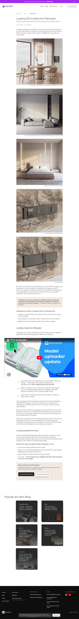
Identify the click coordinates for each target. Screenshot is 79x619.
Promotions (15, 592)
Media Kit (14, 595)
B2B (3, 595)
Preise (42, 6)
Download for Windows (26, 474)
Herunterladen (72, 6)
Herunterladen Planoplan (53, 594)
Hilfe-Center (53, 6)
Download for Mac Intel (43, 474)
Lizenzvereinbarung (35, 594)
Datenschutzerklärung (36, 597)
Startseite (18, 13)
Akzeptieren (56, 615)
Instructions (33, 13)
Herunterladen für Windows (52, 598)
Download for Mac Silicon (41, 477)
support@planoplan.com (18, 599)
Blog (46, 6)
